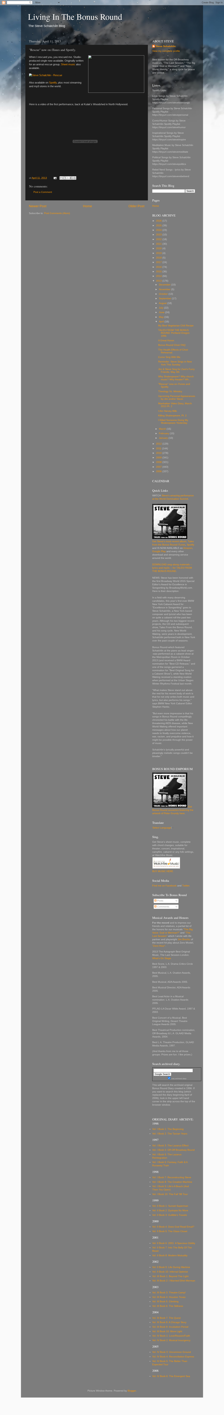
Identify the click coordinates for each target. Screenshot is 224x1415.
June (162, 312)
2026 (159, 220)
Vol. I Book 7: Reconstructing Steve (171, 1177)
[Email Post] (54, 178)
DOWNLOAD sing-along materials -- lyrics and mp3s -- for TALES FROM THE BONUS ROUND (172, 567)
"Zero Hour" (158, 946)
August (163, 303)
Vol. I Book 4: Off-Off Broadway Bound (173, 1150)
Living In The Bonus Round (75, 16)
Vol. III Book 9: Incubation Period (170, 1327)
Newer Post (37, 206)
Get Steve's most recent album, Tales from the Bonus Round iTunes (173, 543)
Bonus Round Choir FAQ (172, 345)
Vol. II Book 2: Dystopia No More (170, 1210)
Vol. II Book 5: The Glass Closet (169, 1231)
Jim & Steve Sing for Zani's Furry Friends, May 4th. (176, 370)
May (161, 317)
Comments (162, 906)
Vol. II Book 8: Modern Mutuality (169, 1255)
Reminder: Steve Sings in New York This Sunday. (175, 363)
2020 (159, 248)
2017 (159, 262)
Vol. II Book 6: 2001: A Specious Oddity (173, 1243)
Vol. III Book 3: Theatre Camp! (169, 1292)
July (161, 307)
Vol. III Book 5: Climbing (165, 1301)
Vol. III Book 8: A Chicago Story (169, 1322)
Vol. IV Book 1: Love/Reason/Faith (171, 1335)
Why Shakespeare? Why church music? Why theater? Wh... (176, 378)
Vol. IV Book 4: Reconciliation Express (173, 1356)
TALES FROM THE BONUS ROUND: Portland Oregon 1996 (174, 333)
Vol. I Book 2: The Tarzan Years (169, 1133)
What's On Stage (161, 958)
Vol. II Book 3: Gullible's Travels (169, 1215)
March (163, 429)
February (164, 433)
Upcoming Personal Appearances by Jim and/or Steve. (176, 397)
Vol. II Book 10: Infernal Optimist (170, 1271)
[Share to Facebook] (71, 178)
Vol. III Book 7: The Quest (166, 1318)
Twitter (185, 885)
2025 (159, 225)
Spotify (53, 82)
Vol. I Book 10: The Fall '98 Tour (170, 1194)
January (164, 438)
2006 (159, 471)
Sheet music (68, 64)
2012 (159, 443)
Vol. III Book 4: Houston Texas (169, 1297)
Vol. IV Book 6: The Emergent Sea (171, 1376)
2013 (159, 280)
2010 (159, 453)
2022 (159, 239)
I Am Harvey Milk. (167, 411)
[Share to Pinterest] (74, 178)
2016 (159, 267)
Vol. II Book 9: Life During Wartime (171, 1267)
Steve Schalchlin (166, 46)
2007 (159, 467)
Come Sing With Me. (169, 357)
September (165, 298)
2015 (159, 271)
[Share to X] (68, 178)
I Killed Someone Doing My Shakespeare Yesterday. (173, 421)
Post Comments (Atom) (57, 213)
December (165, 284)
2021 (159, 244)
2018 (159, 257)
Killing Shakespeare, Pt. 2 (172, 415)
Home (87, 206)
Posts (159, 900)
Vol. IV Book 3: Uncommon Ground (171, 1352)
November (165, 289)
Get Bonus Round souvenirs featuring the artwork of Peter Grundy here (172, 810)
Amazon (187, 548)
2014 (159, 276)
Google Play (159, 551)
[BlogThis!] (64, 178)
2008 (159, 462)
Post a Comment (42, 192)
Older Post (136, 206)
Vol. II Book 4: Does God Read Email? (173, 1226)
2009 (159, 457)
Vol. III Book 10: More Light (167, 1331)
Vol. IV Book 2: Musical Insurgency (171, 1340)
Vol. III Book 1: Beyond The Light (170, 1276)
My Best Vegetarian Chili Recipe (176, 325)
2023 (159, 234)
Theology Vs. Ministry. (170, 391)
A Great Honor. (166, 340)
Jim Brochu (184, 939)
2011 (159, 448)
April (161, 321)
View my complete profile (166, 51)
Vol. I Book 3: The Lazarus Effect (170, 1145)
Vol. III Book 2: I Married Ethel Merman (173, 1280)
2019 (159, 253)
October (164, 294)
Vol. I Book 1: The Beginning (168, 1129)
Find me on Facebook (164, 885)
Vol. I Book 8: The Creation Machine (172, 1182)
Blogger (132, 1390)
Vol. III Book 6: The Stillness (167, 1306)
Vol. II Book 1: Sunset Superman (170, 1206)
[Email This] (61, 178)
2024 (159, 230)
